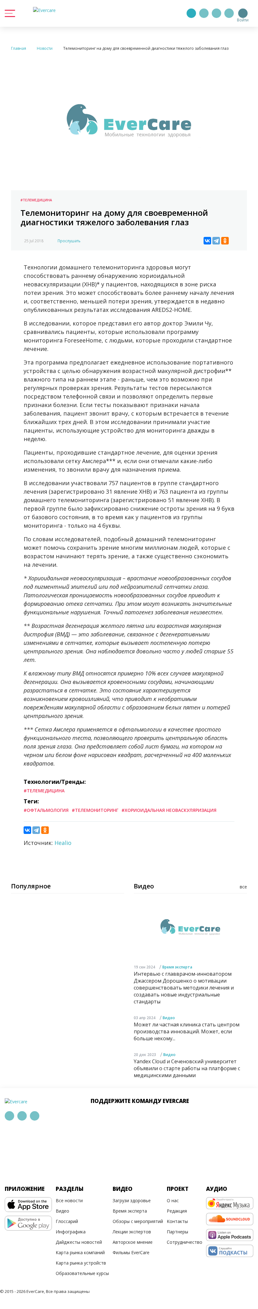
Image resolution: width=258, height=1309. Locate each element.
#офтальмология (46, 810)
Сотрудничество (184, 1242)
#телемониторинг (95, 810)
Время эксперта (177, 967)
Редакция (177, 1211)
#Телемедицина (36, 200)
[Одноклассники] (225, 240)
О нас (173, 1200)
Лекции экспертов (132, 1232)
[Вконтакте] (216, 13)
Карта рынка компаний (80, 1252)
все (243, 887)
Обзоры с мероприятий (138, 1221)
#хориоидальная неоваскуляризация (168, 810)
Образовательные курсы (82, 1273)
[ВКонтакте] (207, 240)
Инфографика (71, 1232)
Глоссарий (67, 1221)
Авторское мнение (133, 1242)
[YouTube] (229, 13)
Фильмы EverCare (131, 1252)
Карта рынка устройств (81, 1263)
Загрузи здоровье (132, 1200)
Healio (62, 843)
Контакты (177, 1221)
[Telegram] (204, 13)
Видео (169, 1017)
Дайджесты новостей (79, 1242)
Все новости (69, 1200)
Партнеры (177, 1232)
